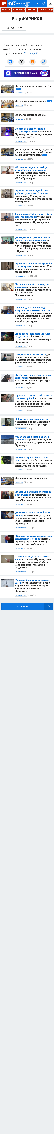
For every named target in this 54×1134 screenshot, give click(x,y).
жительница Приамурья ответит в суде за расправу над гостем (33, 132)
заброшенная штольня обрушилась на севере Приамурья (33, 337)
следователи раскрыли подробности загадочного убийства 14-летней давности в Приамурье (33, 518)
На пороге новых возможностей (33, 87)
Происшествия (21, 141)
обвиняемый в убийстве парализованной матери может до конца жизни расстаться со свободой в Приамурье (33, 314)
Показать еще (22, 606)
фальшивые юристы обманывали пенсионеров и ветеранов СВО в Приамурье (32, 173)
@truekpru (31, 53)
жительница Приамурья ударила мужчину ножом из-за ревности (33, 267)
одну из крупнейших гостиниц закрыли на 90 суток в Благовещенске (33, 496)
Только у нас (19, 10)
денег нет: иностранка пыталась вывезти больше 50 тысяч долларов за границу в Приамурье (33, 358)
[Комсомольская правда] (16, 3)
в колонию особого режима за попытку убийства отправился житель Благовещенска (33, 290)
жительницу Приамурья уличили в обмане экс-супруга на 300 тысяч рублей (33, 196)
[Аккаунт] (50, 3)
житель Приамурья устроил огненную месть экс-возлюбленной (34, 540)
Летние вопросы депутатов (33, 101)
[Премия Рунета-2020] (27, 3)
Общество (19, 93)
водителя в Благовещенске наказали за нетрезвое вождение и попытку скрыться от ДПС (33, 461)
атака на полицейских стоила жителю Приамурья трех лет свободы (33, 379)
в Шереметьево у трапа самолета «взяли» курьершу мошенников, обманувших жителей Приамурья (34, 401)
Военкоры (31, 10)
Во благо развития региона (30, 114)
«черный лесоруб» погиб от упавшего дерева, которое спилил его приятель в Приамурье (32, 585)
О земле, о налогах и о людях (31, 478)
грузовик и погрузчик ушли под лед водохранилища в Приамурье (33, 441)
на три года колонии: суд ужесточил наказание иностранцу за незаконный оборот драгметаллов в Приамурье (33, 244)
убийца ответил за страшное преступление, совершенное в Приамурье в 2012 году (33, 219)
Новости (6, 10)
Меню (3, 3)
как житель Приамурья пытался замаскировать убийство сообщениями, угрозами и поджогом (33, 562)
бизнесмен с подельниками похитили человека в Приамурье (33, 422)
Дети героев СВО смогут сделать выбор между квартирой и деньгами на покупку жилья (33, 152)
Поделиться (16, 28)
